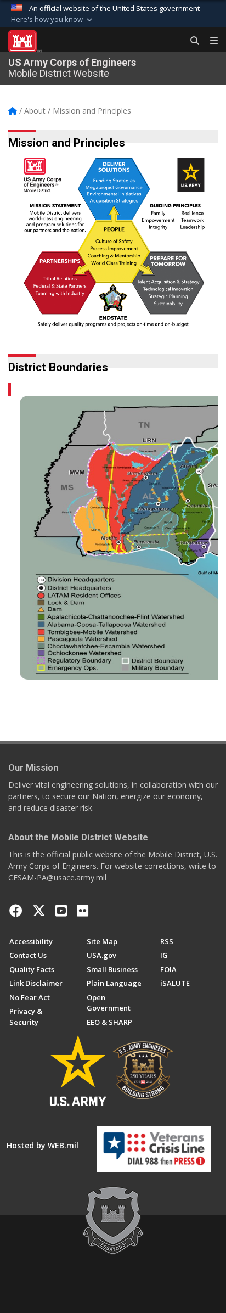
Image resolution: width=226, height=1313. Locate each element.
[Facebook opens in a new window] (15, 911)
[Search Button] (191, 41)
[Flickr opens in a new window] (82, 911)
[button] (52, 19)
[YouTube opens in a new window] (61, 911)
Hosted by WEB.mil (42, 1145)
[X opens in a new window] (39, 911)
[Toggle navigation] (209, 41)
